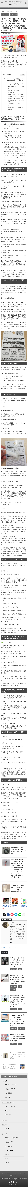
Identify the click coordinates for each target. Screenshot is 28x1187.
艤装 (3, 1124)
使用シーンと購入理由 (13, 90)
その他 (11, 947)
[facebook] (8, 914)
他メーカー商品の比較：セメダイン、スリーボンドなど (16, 84)
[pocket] (12, 914)
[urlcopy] (23, 914)
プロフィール (10, 8)
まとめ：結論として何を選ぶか (15, 107)
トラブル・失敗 (9, 1089)
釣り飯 (6, 1158)
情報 (6, 1097)
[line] (19, 914)
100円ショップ (6, 947)
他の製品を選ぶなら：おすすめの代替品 (16, 101)
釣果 (6, 1162)
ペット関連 (8, 1093)
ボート (6, 1110)
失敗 (6, 1128)
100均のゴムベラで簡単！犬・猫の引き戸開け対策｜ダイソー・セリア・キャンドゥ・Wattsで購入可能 (17, 979)
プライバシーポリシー (21, 8)
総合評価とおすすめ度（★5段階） (15, 104)
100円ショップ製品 (10, 1138)
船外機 (6, 1115)
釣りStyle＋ (14, 4)
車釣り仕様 (8, 1150)
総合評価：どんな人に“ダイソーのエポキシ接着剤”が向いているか (16, 97)
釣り (15, 947)
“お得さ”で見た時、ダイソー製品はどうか (16, 87)
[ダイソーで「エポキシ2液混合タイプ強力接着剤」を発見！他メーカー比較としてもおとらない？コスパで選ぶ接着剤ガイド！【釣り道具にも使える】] (16, 914)
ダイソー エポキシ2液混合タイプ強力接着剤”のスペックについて (15, 79)
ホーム (3, 8)
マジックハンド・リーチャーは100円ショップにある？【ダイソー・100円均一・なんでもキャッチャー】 (17, 962)
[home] (11, 942)
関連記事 (10, 109)
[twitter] (4, 914)
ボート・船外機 (6, 1102)
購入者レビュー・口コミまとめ (15, 94)
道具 (6, 1154)
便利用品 (7, 1146)
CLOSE (22, 74)
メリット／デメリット (13, 92)
